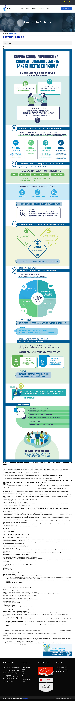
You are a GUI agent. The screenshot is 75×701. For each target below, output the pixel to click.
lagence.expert (25, 698)
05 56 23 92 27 (61, 671)
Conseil (23, 681)
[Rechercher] (3, 40)
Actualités (41, 8)
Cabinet (22, 8)
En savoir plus (59, 700)
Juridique (23, 669)
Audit (23, 677)
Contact (48, 8)
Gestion (23, 675)
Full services (34, 8)
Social (23, 673)
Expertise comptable (26, 667)
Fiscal (23, 671)
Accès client (66, 8)
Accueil (5, 34)
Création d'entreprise (26, 679)
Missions (28, 8)
